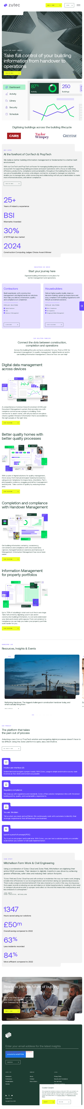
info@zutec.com (8, 1098)
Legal (56, 1072)
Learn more (8, 324)
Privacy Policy (61, 1095)
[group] (42, 683)
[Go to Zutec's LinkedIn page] (6, 1095)
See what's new (8, 748)
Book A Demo (33, 1081)
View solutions (8, 422)
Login (67, 5)
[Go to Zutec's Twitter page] (9, 1095)
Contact (32, 1079)
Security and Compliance (61, 1079)
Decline (61, 1101)
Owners (7, 1084)
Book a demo (50, 5)
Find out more (9, 183)
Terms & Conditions (59, 1084)
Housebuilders (9, 1081)
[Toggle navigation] (78, 5)
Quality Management (11, 73)
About (31, 1076)
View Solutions (51, 324)
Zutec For (8, 1072)
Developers (8, 1076)
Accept (45, 1101)
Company (32, 1072)
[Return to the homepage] (12, 5)
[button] (62, 74)
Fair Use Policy (58, 1081)
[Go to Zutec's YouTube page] (12, 1095)
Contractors (8, 1079)
